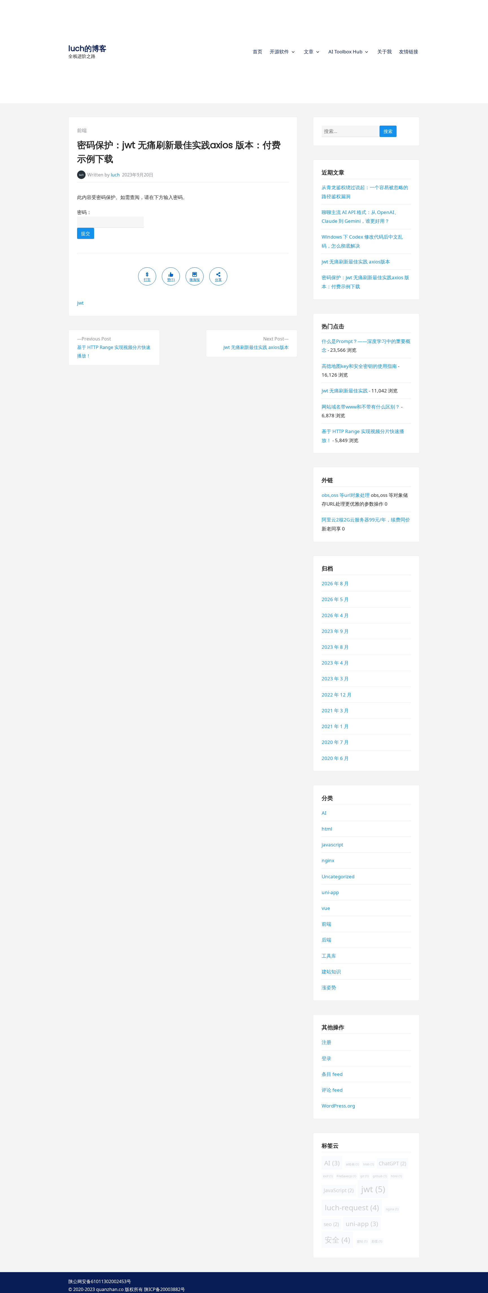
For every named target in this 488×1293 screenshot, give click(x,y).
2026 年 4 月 (335, 615)
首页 (257, 51)
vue (326, 908)
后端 (326, 940)
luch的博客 (87, 48)
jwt (80, 303)
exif (328, 1176)
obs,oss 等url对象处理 (346, 495)
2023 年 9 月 (335, 631)
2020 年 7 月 (335, 742)
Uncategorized (338, 876)
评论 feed (332, 1090)
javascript (332, 845)
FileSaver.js (346, 1176)
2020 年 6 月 (335, 758)
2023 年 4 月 (335, 663)
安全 (337, 1240)
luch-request (352, 1208)
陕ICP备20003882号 (164, 1289)
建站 (362, 1242)
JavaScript (339, 1190)
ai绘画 (352, 1164)
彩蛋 (376, 1242)
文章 (308, 51)
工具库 (329, 956)
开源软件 (279, 51)
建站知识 (331, 971)
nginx (328, 860)
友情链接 (408, 51)
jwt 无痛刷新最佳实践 (345, 391)
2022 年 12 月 (337, 694)
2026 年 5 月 (335, 599)
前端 (82, 130)
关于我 (384, 51)
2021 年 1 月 (335, 726)
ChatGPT (392, 1163)
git (364, 1176)
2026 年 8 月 (335, 583)
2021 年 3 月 (335, 710)
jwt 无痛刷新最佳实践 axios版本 (356, 262)
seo (331, 1224)
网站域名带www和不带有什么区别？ (361, 406)
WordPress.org (338, 1106)
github (380, 1176)
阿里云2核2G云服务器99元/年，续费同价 (366, 520)
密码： (84, 212)
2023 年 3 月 (335, 679)
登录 (326, 1058)
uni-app (330, 892)
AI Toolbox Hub (345, 51)
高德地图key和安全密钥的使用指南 (359, 366)
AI (324, 813)
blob (368, 1164)
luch (115, 175)
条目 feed (332, 1074)
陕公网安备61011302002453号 (99, 1281)
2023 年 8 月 (335, 647)
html (327, 828)
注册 (326, 1042)
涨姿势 (329, 987)
